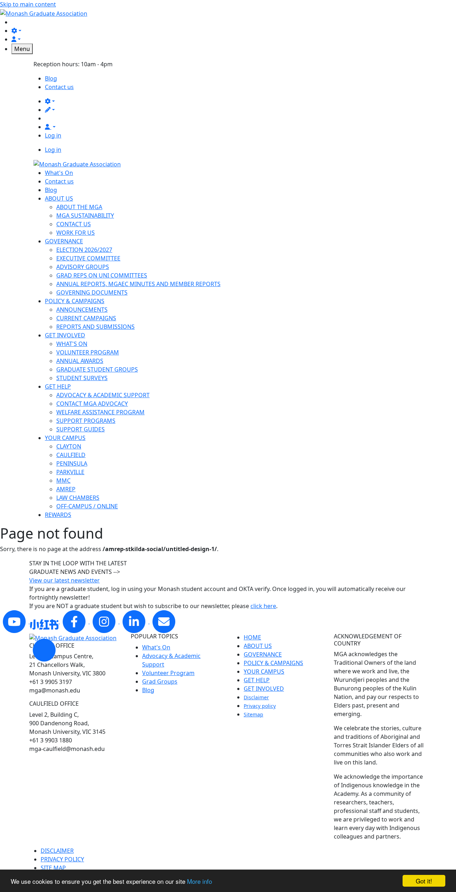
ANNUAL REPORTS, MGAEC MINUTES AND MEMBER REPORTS (138, 284)
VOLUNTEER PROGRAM (87, 352)
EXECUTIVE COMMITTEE (88, 258)
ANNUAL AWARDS (79, 361)
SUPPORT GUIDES (80, 429)
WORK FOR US (75, 233)
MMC (63, 480)
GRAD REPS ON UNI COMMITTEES (101, 275)
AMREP (66, 489)
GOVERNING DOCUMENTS (92, 292)
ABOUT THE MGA (79, 207)
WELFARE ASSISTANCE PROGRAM (100, 412)
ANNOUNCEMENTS (82, 309)
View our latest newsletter (64, 580)
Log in (53, 135)
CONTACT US (73, 224)
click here (263, 606)
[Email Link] (164, 621)
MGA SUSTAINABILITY (85, 215)
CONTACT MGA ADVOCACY (92, 404)
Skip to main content (28, 4)
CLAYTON (68, 446)
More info (199, 881)
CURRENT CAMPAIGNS (86, 318)
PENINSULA (71, 463)
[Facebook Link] (75, 621)
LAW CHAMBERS (77, 498)
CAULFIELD (71, 455)
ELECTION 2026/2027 (84, 250)
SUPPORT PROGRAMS (85, 421)
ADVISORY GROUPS (82, 267)
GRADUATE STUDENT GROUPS (97, 369)
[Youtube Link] (15, 621)
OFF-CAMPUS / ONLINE (87, 506)
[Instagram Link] (105, 621)
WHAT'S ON (71, 344)
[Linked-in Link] (45, 621)
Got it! (424, 880)
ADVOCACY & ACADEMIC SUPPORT (103, 395)
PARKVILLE (70, 472)
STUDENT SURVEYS (82, 378)
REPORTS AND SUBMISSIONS (95, 327)
